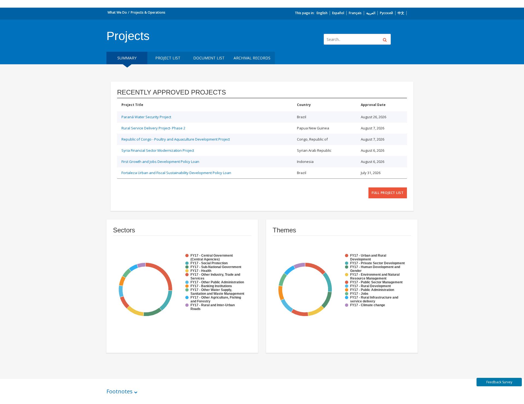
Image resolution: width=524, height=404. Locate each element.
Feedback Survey (499, 382)
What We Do (117, 12)
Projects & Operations (148, 12)
